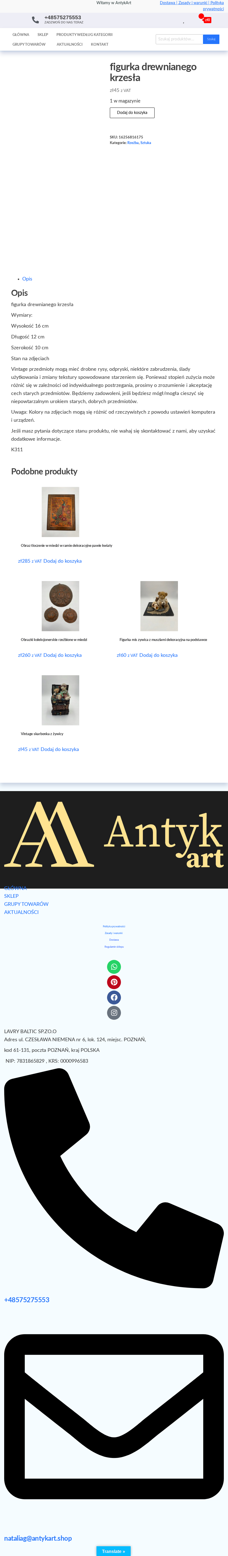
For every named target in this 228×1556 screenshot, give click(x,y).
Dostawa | (169, 3)
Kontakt (99, 45)
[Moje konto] (190, 19)
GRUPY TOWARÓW (26, 904)
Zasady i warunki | (194, 3)
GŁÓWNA (15, 888)
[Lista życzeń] (184, 19)
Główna (21, 35)
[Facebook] (114, 997)
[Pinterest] (114, 982)
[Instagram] (114, 1013)
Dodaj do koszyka (132, 113)
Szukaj (211, 39)
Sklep (43, 35)
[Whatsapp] (114, 967)
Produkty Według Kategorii (84, 35)
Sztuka (145, 143)
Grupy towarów (29, 45)
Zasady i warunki (114, 933)
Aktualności (70, 45)
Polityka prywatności (114, 926)
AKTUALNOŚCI (21, 912)
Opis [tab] (27, 279)
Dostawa (114, 940)
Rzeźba (133, 143)
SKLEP (11, 896)
